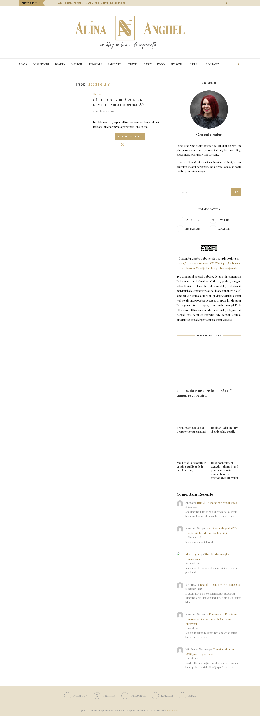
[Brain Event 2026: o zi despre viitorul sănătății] (192, 413)
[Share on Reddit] (135, 144)
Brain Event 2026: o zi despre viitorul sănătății (191, 429)
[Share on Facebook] (118, 144)
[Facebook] (221, 3)
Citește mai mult (128, 136)
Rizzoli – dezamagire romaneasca (217, 503)
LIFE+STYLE (95, 64)
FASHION (76, 64)
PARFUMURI (115, 64)
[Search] (239, 64)
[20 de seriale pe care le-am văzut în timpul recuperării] (209, 364)
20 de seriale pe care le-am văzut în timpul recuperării (92, 3)
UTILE (193, 64)
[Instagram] (231, 3)
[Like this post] (113, 144)
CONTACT (212, 64)
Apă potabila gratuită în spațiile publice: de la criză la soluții (191, 466)
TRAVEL (133, 64)
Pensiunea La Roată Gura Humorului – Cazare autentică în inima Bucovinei (211, 619)
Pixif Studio (173, 710)
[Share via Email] (147, 144)
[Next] (53, 3)
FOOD (161, 64)
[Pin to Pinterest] (127, 144)
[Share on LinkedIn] (131, 144)
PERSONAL (177, 64)
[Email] (240, 3)
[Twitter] (226, 3)
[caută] (236, 192)
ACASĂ (23, 64)
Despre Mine (41, 64)
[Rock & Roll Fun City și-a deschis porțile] (226, 413)
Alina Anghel (192, 554)
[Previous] (48, 3)
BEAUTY (60, 64)
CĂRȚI (148, 64)
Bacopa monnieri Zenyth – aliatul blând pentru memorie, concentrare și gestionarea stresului (224, 470)
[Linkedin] (236, 3)
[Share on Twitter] (122, 144)
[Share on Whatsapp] (139, 144)
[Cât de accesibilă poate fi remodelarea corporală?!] (53, 115)
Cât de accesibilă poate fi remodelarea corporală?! (119, 102)
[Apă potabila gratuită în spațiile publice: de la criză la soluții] (192, 448)
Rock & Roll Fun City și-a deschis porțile (224, 429)
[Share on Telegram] (143, 144)
